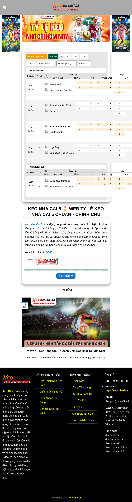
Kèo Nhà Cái (10, 391)
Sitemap (77, 407)
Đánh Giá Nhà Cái (83, 413)
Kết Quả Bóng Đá (82, 394)
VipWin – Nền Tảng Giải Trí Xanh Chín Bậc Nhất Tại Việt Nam (66, 350)
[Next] (104, 30)
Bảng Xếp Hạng (81, 387)
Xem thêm (64, 275)
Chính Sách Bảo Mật (51, 391)
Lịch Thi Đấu (79, 400)
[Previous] (28, 30)
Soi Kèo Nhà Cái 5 (83, 420)
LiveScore (78, 381)
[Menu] (4, 7)
